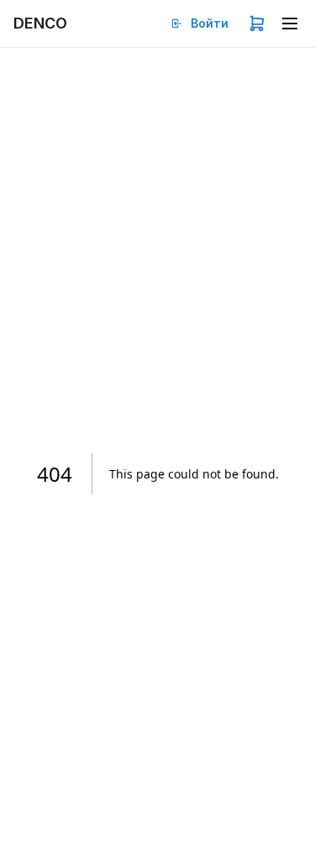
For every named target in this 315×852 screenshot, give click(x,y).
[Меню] (290, 23)
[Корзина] (257, 23)
